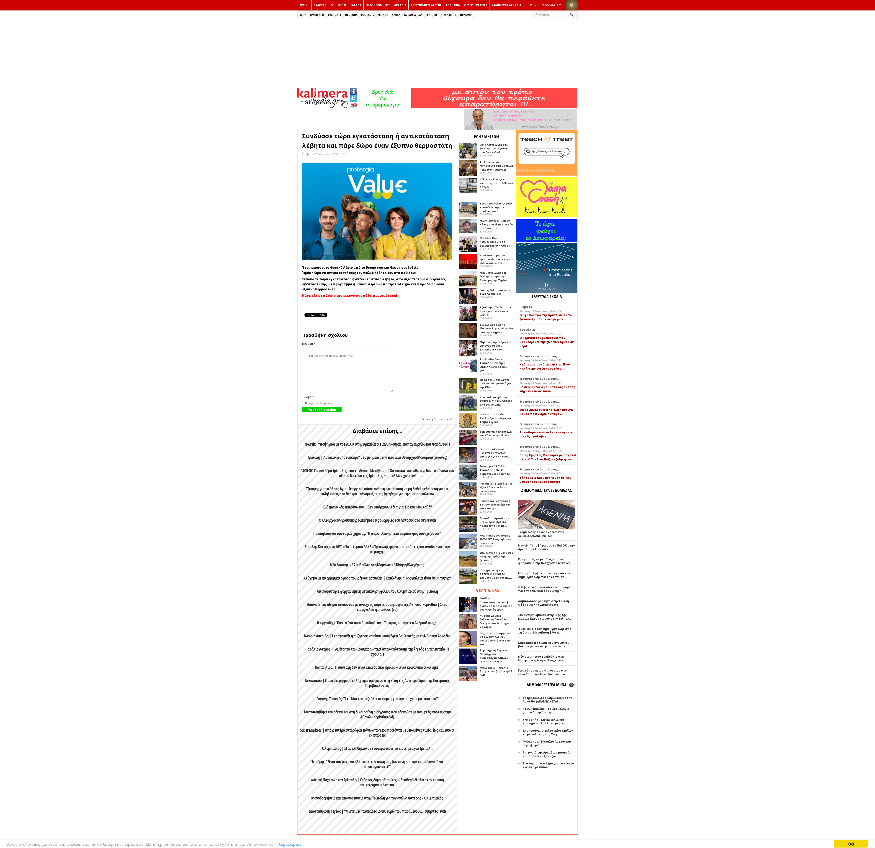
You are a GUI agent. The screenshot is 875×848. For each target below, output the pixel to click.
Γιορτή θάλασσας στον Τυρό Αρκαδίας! (495, 292)
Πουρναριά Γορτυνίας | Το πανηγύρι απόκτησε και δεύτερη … (495, 504)
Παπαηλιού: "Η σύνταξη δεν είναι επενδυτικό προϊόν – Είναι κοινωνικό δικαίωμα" (377, 667)
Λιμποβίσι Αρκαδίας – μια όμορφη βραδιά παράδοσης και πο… (495, 521)
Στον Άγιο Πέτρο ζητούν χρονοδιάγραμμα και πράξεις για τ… (496, 207)
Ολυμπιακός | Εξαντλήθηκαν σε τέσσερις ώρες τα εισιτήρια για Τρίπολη (377, 748)
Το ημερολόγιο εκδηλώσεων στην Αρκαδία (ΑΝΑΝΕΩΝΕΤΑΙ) (541, 533)
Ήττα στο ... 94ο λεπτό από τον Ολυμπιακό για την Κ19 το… (495, 383)
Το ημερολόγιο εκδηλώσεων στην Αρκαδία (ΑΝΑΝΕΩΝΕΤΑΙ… (547, 699)
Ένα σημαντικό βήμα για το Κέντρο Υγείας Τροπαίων (548, 765)
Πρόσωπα (351, 15)
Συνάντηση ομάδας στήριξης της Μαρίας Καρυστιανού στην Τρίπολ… (544, 617)
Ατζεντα (446, 15)
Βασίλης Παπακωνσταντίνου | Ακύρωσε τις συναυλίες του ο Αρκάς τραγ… (496, 604)
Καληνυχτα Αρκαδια (506, 5)
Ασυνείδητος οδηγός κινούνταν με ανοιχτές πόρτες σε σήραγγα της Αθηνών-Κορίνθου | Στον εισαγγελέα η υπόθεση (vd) (377, 607)
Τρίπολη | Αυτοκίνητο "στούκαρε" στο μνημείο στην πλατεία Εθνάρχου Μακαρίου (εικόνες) (377, 457)
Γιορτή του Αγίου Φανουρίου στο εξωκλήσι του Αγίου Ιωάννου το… (542, 672)
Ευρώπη (432, 15)
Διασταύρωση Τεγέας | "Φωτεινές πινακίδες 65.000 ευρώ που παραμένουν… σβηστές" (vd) (377, 811)
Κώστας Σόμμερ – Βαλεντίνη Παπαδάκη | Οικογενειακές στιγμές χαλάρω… (495, 621)
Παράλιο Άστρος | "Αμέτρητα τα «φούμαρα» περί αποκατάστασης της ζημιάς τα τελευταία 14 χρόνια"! (377, 651)
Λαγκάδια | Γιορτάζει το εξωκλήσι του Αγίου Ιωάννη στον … (496, 487)
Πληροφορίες (288, 844)
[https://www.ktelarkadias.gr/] (384, 107)
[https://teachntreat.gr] (546, 174)
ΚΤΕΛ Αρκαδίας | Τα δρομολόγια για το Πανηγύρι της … (546, 710)
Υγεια (303, 15)
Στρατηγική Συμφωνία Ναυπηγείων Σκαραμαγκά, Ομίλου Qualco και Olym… (495, 656)
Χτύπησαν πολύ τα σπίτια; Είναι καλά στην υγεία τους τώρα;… (545, 366)
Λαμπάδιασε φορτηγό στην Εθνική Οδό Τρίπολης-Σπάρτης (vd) (543, 603)
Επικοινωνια (463, 15)
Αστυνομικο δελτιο (426, 5)
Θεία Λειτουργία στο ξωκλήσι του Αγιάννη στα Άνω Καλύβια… (494, 148)
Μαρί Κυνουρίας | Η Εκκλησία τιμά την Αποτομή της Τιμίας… (495, 276)
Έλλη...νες (335, 15)
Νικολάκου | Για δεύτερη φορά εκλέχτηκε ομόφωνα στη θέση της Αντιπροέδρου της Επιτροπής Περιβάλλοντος (377, 683)
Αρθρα (396, 15)
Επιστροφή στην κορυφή (437, 419)
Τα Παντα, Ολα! (413, 15)
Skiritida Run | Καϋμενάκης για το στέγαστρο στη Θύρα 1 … (496, 241)
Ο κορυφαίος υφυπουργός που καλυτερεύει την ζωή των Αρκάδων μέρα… (547, 342)
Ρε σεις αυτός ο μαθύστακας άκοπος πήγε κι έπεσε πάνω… (547, 389)
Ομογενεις (317, 15)
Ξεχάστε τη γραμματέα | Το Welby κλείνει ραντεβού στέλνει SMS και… (496, 638)
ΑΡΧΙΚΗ (304, 5)
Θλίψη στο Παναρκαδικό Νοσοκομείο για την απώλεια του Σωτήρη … (545, 589)
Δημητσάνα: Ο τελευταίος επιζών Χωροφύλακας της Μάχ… (548, 732)
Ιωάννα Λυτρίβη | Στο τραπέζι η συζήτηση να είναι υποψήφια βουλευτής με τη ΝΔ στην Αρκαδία (377, 635)
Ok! (851, 844)
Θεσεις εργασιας (475, 5)
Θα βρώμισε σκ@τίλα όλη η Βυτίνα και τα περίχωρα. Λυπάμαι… (546, 412)
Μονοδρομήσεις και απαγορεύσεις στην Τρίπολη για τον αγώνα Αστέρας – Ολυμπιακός (377, 797)
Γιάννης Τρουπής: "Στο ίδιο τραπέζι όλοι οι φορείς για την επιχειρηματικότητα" (377, 698)
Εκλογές (320, 5)
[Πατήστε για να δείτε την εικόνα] (377, 211)
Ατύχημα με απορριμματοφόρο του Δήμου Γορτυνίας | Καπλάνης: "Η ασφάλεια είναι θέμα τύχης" (377, 577)
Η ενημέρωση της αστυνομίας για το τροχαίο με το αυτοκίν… (496, 573)
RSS (572, 5)
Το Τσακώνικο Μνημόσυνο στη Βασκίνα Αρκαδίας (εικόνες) (496, 165)
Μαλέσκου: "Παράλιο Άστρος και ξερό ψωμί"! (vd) (496, 671)
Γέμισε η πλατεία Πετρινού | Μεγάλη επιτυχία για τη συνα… (495, 452)
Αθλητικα (452, 5)
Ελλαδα (355, 5)
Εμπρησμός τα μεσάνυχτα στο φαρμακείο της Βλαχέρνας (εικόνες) (544, 561)
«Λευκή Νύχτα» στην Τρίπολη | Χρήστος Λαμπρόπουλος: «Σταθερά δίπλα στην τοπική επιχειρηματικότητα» (377, 782)
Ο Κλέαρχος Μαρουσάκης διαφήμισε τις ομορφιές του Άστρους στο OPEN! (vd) (377, 520)
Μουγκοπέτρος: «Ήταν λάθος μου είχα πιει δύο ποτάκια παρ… (496, 224)
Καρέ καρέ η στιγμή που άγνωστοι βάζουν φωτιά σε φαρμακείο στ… (543, 644)
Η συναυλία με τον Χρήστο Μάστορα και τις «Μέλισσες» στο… (496, 259)
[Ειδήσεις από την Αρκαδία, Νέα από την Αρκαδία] (322, 107)
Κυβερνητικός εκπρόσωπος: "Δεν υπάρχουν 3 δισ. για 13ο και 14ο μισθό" (377, 506)
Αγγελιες (383, 15)
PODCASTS (367, 15)
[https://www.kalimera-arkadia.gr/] (494, 107)
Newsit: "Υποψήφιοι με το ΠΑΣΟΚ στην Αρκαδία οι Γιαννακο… (546, 547)
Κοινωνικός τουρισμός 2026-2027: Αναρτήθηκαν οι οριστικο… (495, 539)
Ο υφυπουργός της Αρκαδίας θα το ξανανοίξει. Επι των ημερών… (546, 317)
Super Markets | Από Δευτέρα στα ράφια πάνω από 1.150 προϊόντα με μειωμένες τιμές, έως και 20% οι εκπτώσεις (377, 733)
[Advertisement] (437, 53)
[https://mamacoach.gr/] (546, 216)
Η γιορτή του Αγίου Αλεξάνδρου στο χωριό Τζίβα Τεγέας (495, 418)
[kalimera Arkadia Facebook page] (353, 90)
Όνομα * (308, 397)
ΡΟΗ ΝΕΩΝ (338, 5)
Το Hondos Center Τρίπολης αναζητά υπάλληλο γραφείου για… (493, 365)
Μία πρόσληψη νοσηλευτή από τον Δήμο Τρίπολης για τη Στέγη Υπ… (544, 575)
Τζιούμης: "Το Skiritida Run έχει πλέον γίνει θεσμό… (495, 311)
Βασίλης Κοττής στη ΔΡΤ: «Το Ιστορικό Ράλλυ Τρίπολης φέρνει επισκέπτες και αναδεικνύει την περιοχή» (377, 549)
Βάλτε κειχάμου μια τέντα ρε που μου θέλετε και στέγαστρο (545, 480)
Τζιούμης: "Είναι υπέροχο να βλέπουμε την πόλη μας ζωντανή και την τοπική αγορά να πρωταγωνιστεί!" (377, 764)
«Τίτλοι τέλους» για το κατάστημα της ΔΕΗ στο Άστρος (496, 183)
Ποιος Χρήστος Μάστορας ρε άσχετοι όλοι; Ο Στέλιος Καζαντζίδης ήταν (548, 457)
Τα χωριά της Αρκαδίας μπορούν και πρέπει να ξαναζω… (547, 754)
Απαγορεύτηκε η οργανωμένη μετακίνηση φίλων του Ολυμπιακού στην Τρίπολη (377, 591)
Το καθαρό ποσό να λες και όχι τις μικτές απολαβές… (546, 434)
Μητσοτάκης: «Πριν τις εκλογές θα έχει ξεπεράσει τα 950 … (495, 345)
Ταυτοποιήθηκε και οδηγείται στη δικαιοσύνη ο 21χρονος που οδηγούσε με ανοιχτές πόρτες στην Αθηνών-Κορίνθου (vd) (377, 714)
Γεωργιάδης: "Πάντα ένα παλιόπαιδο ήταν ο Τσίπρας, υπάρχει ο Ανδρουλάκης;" (377, 622)
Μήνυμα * (308, 344)
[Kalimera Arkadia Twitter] (353, 97)
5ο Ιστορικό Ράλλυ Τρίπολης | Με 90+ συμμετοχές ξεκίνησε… (496, 470)
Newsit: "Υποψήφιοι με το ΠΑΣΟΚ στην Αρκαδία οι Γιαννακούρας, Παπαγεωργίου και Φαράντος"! (377, 444)
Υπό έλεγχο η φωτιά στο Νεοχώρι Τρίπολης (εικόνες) (496, 556)
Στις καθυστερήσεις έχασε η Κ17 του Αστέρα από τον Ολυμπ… (496, 400)
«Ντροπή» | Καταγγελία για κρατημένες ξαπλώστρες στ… (545, 721)
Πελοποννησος (378, 5)
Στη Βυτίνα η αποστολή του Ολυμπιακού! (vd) (496, 433)
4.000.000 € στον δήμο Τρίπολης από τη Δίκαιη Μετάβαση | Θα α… (544, 630)
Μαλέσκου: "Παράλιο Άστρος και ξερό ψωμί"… (547, 743)
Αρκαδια (400, 5)
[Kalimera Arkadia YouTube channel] (353, 105)
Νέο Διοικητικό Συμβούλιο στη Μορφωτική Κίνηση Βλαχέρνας (377, 564)
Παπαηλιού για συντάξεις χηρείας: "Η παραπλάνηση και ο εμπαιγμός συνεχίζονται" (377, 533)
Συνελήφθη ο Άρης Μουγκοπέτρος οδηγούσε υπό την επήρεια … (496, 328)
